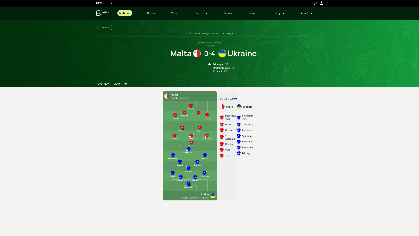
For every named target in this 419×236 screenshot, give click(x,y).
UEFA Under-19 (102, 13)
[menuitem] (129, 13)
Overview (103, 83)
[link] (125, 13)
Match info (120, 83)
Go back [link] (106, 27)
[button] (201, 13)
